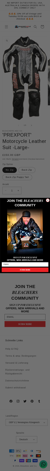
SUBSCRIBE (25, 269)
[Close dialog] (47, 200)
